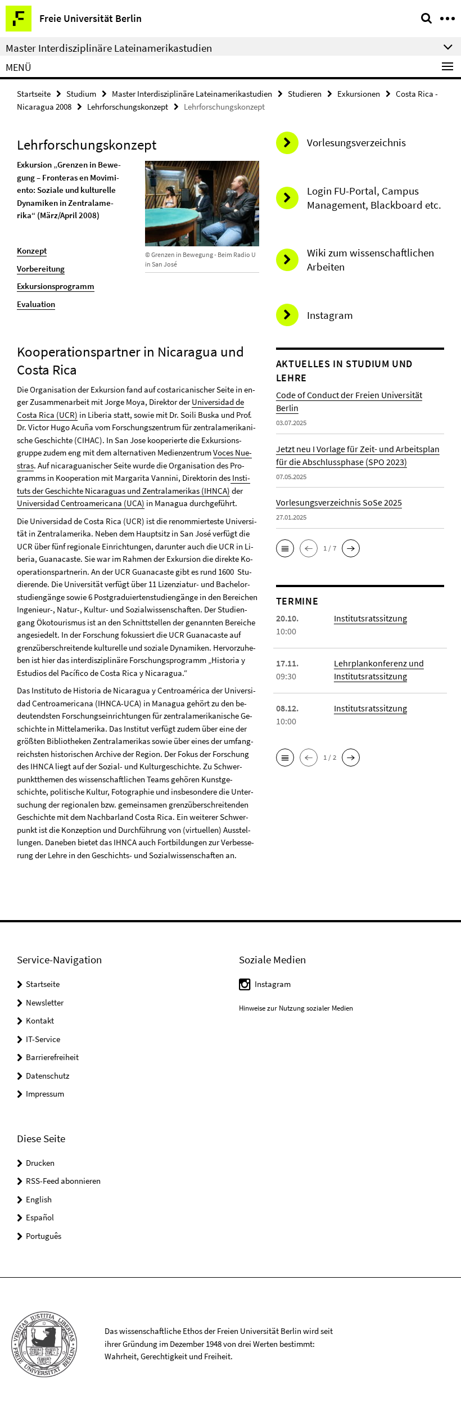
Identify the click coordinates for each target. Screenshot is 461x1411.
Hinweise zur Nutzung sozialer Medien (296, 1008)
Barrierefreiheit (52, 1057)
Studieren (305, 93)
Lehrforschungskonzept (127, 106)
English (39, 1199)
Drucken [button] (40, 1162)
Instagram (273, 984)
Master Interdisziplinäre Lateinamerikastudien (192, 93)
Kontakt (40, 1020)
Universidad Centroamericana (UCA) (80, 503)
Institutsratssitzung (370, 618)
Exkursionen (358, 93)
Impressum (45, 1093)
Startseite (34, 93)
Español (40, 1217)
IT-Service (43, 1039)
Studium (81, 93)
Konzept (32, 250)
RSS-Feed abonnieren (63, 1180)
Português (43, 1235)
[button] (285, 548)
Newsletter (45, 1002)
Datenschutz (47, 1075)
